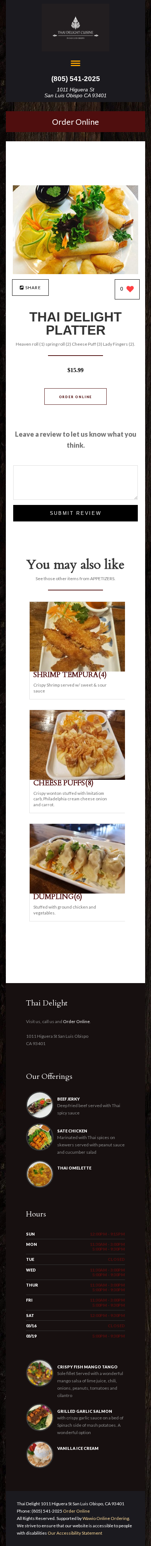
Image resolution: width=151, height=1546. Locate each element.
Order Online (75, 122)
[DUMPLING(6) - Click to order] (79, 892)
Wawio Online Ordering (105, 1518)
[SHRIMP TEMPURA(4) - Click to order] (79, 670)
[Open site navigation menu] (75, 64)
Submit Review (76, 513)
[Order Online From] (75, 272)
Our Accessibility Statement (74, 1533)
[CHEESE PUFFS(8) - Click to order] (79, 778)
